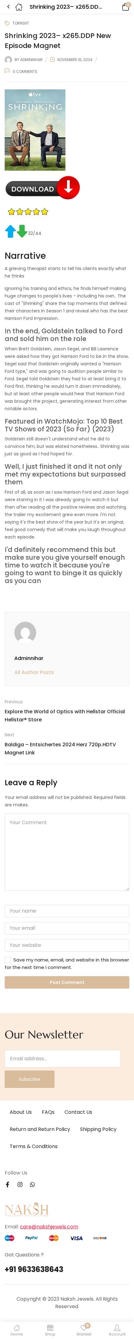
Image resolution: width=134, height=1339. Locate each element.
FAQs (48, 1112)
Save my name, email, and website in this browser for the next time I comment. (67, 964)
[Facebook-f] (7, 1184)
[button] (116, 7)
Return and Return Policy (40, 1129)
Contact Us (78, 1112)
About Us (21, 1112)
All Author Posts (34, 672)
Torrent (20, 23)
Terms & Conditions (34, 1146)
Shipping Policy (98, 1129)
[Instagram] (20, 1184)
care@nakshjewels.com (49, 1226)
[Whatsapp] (32, 1184)
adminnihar (31, 59)
